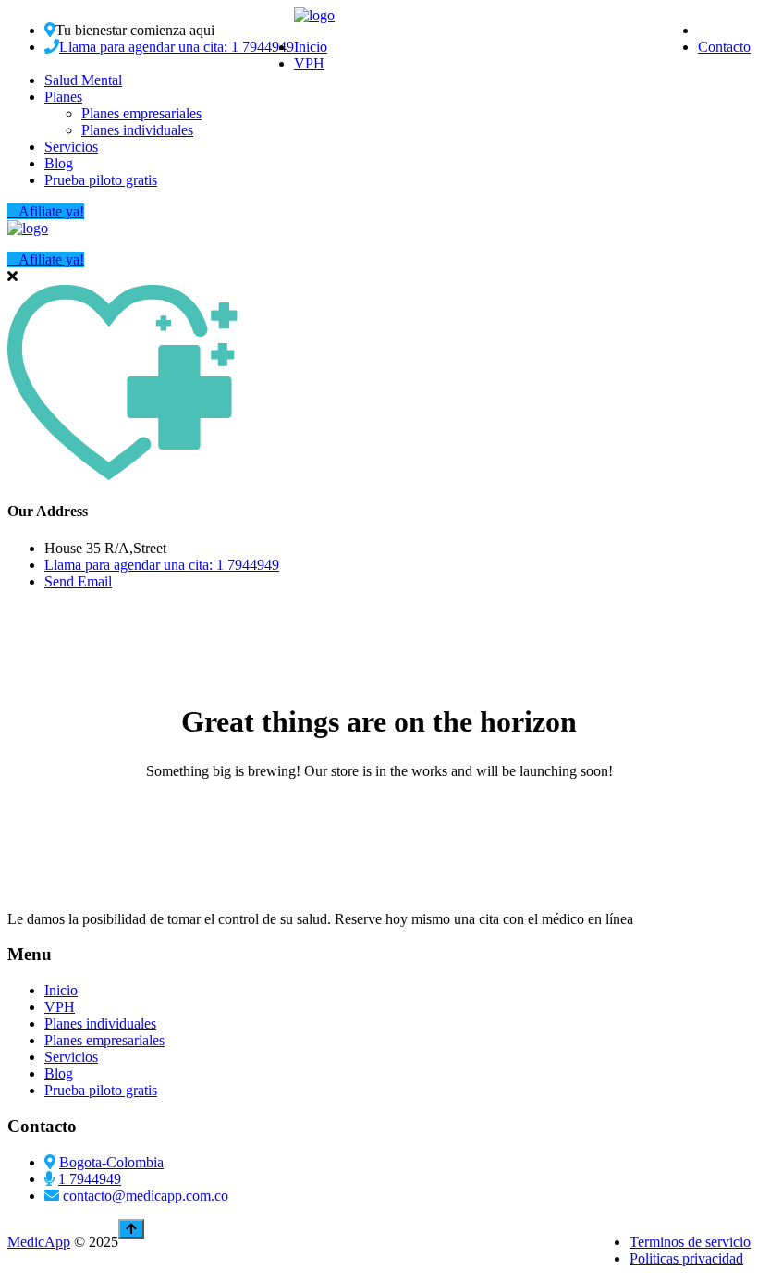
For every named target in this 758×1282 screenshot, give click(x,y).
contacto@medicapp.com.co (145, 1195)
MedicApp (38, 1242)
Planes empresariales (141, 113)
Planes (63, 97)
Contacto (724, 47)
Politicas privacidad (686, 1258)
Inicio (310, 47)
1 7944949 (89, 1179)
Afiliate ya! (51, 211)
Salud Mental (83, 80)
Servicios (71, 146)
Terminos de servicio (690, 1242)
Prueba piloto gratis (100, 180)
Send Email (78, 581)
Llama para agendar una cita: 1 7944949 (176, 47)
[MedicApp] (314, 15)
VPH (309, 63)
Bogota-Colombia (111, 1162)
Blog (58, 163)
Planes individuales (137, 130)
